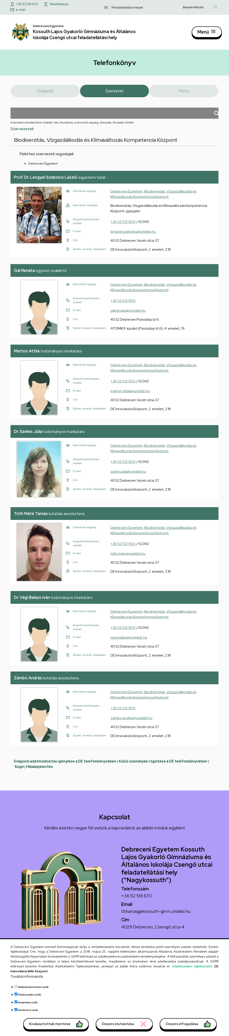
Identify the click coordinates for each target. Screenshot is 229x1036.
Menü (203, 32)
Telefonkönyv (58, 4)
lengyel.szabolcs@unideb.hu (133, 231)
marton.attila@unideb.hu (130, 391)
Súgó (19, 766)
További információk (27, 976)
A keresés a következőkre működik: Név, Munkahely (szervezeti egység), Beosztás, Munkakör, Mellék (72, 122)
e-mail (20, 10)
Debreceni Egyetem (43, 163)
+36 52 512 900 (123, 221)
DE (106, 7)
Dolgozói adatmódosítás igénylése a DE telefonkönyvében (65, 761)
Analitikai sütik (28, 1002)
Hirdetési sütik (28, 1010)
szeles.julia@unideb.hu (128, 471)
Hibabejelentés (39, 766)
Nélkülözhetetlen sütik (33, 987)
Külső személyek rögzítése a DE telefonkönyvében (163, 761)
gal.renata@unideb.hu (128, 310)
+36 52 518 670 (27, 4)
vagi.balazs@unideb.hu (128, 637)
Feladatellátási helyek (127, 7)
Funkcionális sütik (29, 994)
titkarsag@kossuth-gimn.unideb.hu (155, 911)
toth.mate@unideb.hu (127, 553)
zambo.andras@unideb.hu (131, 718)
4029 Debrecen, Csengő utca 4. (153, 927)
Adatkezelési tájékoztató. (192, 966)
